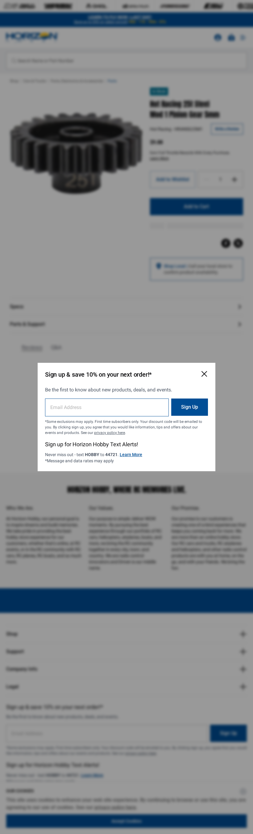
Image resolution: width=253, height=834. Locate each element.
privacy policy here (109, 433)
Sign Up (189, 407)
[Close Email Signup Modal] (204, 374)
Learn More (131, 454)
